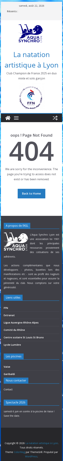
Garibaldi (9, 374)
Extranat (9, 315)
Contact (8, 389)
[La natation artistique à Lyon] (8, 118)
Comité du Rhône (14, 330)
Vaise (7, 366)
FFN (6, 308)
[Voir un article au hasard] (55, 118)
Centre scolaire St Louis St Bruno (24, 337)
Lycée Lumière (12, 344)
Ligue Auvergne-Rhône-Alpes (21, 322)
